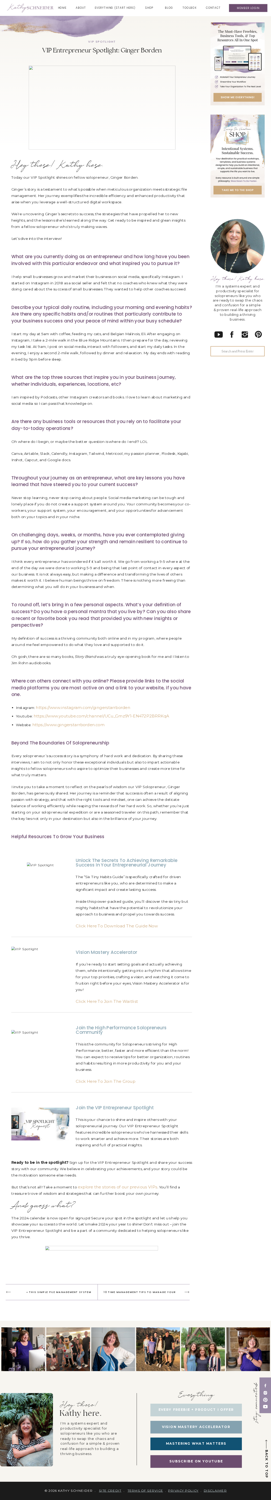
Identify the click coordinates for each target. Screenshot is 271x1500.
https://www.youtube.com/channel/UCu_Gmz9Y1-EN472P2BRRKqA (101, 716)
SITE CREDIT (110, 1491)
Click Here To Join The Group (105, 1081)
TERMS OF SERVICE (145, 1491)
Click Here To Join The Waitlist (107, 1001)
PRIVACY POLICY (183, 1491)
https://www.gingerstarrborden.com (68, 724)
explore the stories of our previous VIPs (117, 1187)
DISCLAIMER (215, 1491)
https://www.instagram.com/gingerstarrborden (83, 707)
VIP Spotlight (102, 41)
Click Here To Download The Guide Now (117, 925)
